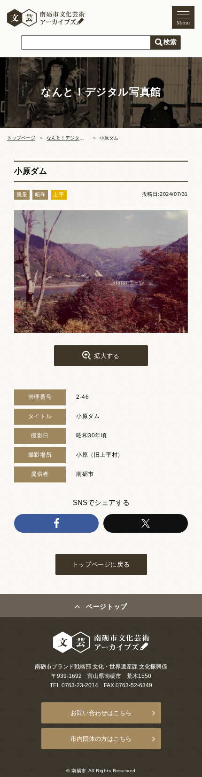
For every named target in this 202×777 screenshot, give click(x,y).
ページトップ (106, 606)
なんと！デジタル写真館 (72, 137)
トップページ (21, 137)
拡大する (106, 355)
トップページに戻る (101, 564)
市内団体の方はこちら (101, 738)
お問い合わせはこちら (101, 712)
